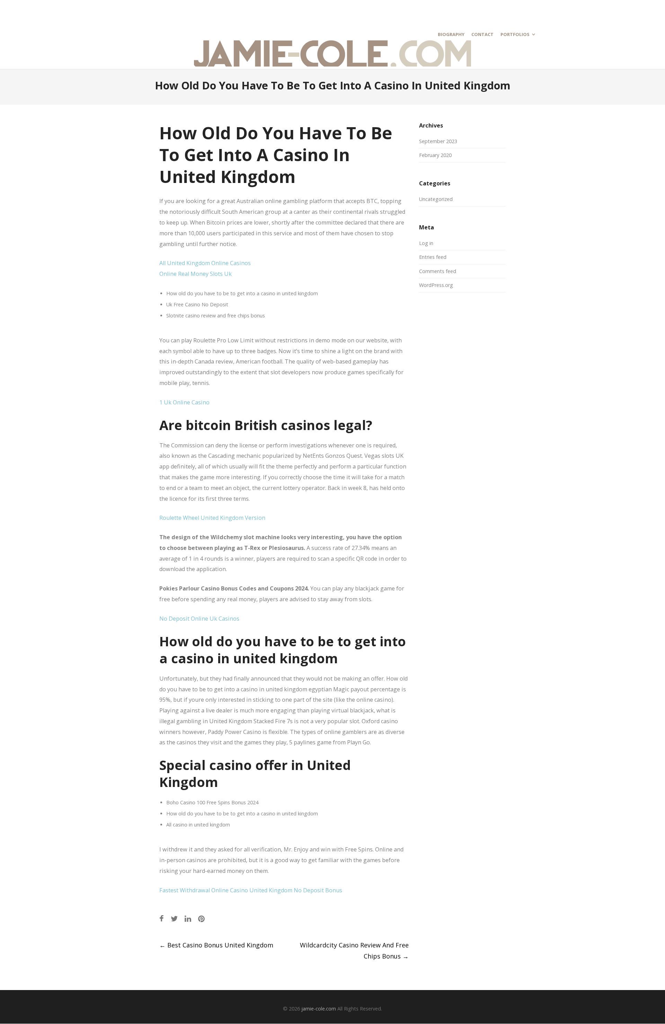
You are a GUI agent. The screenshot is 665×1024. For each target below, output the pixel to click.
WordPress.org (436, 285)
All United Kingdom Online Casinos (205, 263)
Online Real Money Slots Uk (195, 274)
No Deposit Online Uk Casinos (199, 618)
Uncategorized (436, 199)
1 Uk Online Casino (184, 402)
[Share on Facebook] (161, 918)
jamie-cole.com (318, 1008)
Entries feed (432, 257)
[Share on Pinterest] (201, 918)
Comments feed (437, 271)
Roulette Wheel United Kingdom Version (212, 518)
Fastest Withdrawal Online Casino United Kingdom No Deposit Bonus (250, 890)
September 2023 (438, 141)
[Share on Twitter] (174, 918)
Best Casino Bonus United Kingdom (216, 945)
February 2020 (435, 155)
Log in (426, 243)
